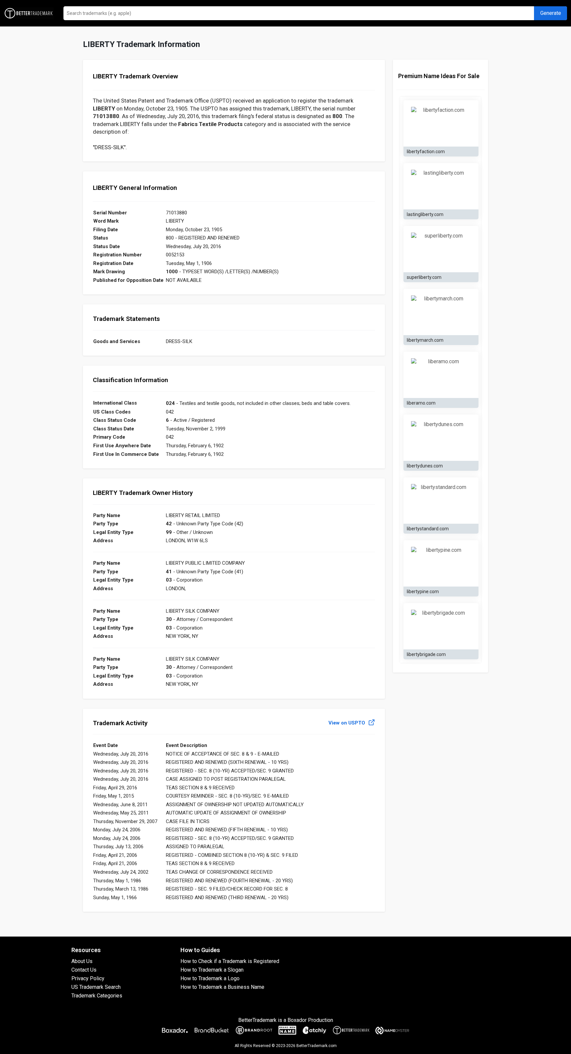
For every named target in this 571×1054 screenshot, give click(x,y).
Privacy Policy (87, 978)
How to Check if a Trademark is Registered (229, 961)
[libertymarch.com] (440, 312)
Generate (550, 13)
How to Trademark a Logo (210, 978)
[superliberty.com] (440, 249)
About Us (82, 961)
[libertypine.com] (440, 563)
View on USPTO (347, 723)
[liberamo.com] (440, 375)
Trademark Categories (96, 995)
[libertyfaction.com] (440, 123)
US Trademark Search (96, 987)
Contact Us (83, 970)
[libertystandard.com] (440, 500)
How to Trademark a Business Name (222, 987)
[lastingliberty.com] (440, 186)
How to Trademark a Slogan (212, 970)
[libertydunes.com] (440, 438)
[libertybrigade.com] (440, 626)
